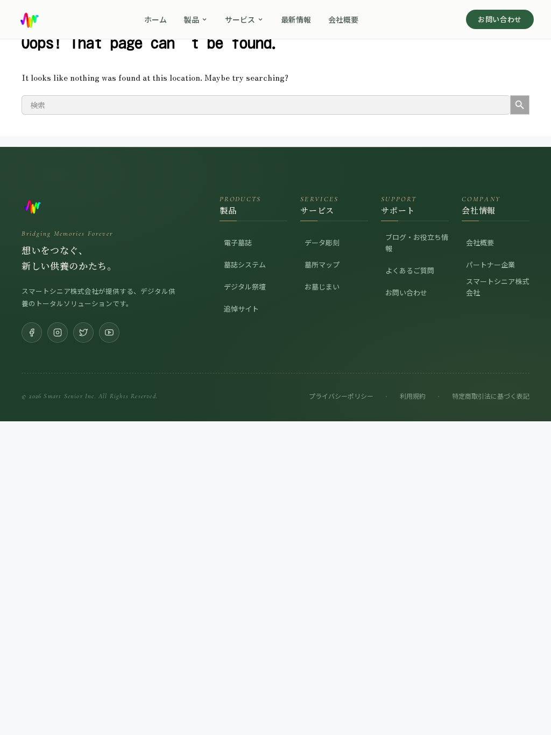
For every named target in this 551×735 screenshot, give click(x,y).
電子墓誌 (238, 242)
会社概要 (343, 19)
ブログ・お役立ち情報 (416, 242)
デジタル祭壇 (245, 286)
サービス (240, 19)
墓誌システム (245, 264)
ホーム (155, 19)
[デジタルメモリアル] (99, 206)
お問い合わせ (500, 19)
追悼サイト (241, 308)
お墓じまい (322, 286)
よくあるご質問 (409, 270)
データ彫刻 (322, 242)
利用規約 (413, 396)
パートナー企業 (490, 264)
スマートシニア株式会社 (497, 287)
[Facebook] (32, 332)
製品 (191, 19)
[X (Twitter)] (83, 332)
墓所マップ (322, 264)
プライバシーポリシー (341, 396)
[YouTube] (109, 332)
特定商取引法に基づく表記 (490, 396)
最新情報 (296, 19)
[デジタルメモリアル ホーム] (29, 19)
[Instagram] (57, 332)
